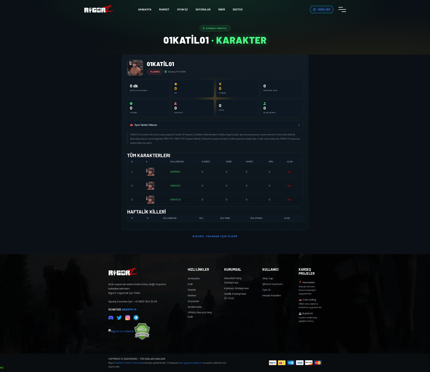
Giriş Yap (267, 278)
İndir (221, 9)
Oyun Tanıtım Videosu (146, 124)
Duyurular (203, 9)
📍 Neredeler (307, 282)
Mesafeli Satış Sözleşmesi (233, 280)
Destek (238, 9)
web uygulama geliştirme (191, 362)
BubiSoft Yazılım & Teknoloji (129, 362)
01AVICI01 (175, 185)
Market (164, 9)
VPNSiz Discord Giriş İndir (200, 314)
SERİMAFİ (175, 171)
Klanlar (192, 289)
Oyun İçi (182, 9)
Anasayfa (144, 9)
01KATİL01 (175, 199)
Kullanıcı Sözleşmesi (236, 288)
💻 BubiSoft (306, 313)
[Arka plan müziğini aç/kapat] (1, 367)
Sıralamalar (195, 307)
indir (190, 284)
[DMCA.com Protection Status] (142, 331)
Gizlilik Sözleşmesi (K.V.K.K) (235, 296)
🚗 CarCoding (307, 299)
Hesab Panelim (271, 295)
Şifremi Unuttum (272, 284)
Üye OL (266, 289)
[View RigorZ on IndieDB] (121, 331)
